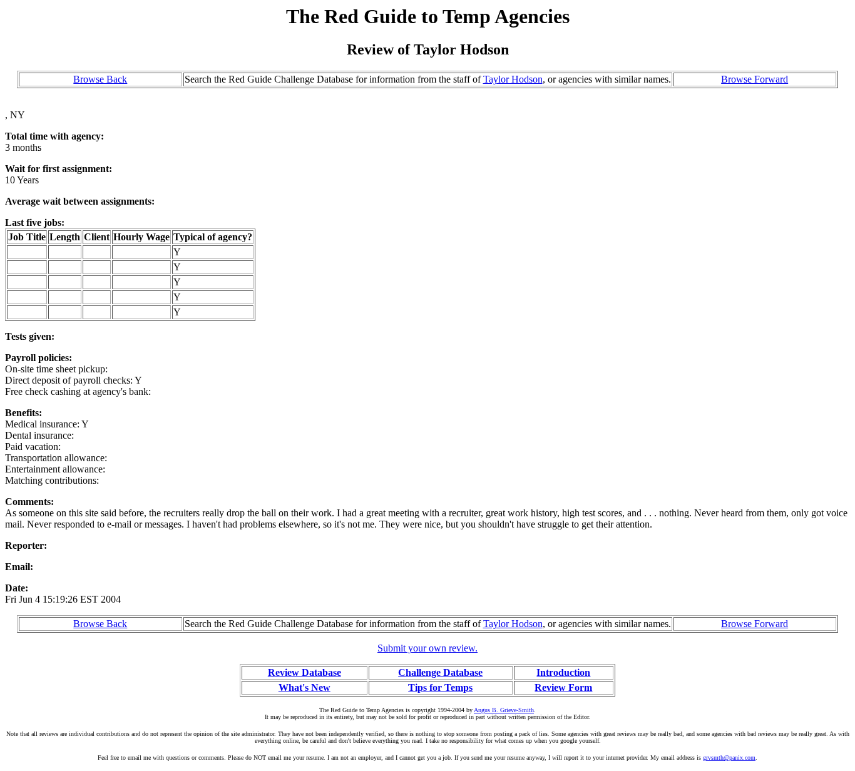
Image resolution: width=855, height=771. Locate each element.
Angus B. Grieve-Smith (504, 710)
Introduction (563, 672)
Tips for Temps (440, 687)
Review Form (563, 687)
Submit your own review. (427, 648)
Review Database (304, 672)
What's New (304, 687)
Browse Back (100, 79)
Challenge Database (440, 672)
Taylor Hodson (513, 79)
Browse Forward (754, 79)
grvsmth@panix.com (729, 757)
